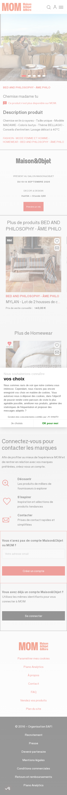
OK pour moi (50, 423)
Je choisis (17, 423)
